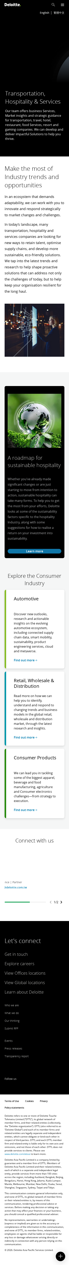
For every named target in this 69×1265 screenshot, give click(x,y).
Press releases (13, 1048)
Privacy (44, 1101)
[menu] (62, 4)
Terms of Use (12, 1101)
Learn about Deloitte (24, 992)
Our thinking (12, 1020)
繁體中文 (59, 12)
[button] (53, 5)
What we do (12, 1013)
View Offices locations (25, 973)
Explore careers (19, 963)
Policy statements (14, 1107)
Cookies (29, 1101)
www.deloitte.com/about (17, 1154)
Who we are (12, 1005)
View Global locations (25, 982)
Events (9, 1041)
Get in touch (16, 954)
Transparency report (17, 1056)
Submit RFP (11, 1028)
